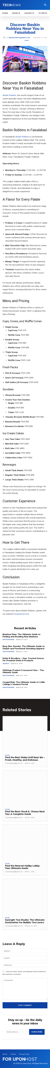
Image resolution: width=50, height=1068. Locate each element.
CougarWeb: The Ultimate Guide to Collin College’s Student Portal (24, 683)
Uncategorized (8, 639)
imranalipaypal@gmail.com (19, 37)
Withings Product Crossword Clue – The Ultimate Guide (23, 671)
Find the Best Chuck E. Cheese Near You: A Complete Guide (25, 812)
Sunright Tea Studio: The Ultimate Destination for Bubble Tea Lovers (25, 921)
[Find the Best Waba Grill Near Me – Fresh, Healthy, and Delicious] (25, 734)
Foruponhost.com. (21, 614)
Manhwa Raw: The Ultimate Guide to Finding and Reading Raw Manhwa (21, 635)
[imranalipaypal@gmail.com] (5, 38)
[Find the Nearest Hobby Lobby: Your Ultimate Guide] (25, 842)
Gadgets (6, 663)
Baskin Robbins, (10, 95)
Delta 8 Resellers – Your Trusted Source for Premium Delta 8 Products (23, 659)
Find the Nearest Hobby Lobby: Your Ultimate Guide (22, 867)
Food (26, 40)
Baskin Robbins (22, 136)
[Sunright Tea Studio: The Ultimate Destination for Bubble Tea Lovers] (25, 896)
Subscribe (36, 1032)
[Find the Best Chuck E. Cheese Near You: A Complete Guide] (25, 788)
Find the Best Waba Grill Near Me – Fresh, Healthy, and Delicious (25, 758)
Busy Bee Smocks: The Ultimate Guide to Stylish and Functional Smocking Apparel (24, 647)
